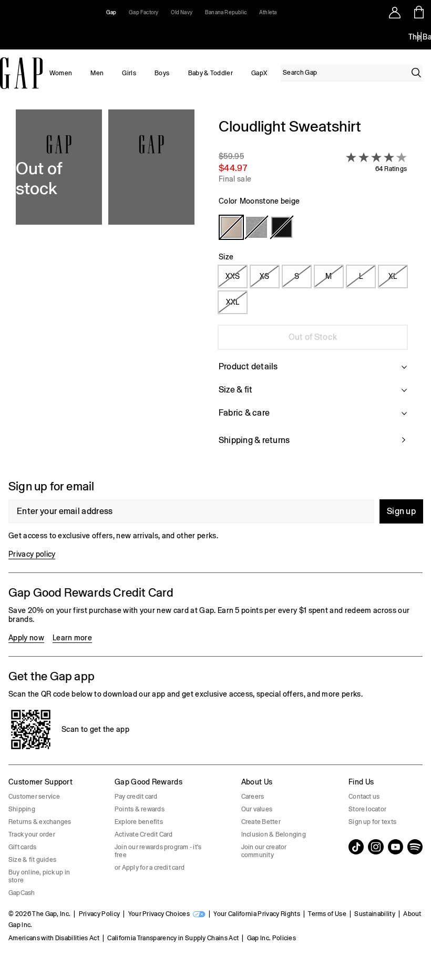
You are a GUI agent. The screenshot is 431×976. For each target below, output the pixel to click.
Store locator (367, 809)
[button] (105, 288)
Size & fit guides (32, 859)
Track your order (31, 834)
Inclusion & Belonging (273, 834)
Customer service (34, 796)
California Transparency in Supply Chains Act (173, 938)
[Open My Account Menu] (395, 12)
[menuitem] (60, 73)
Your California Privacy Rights (256, 914)
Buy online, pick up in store (39, 876)
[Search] (416, 72)
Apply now (26, 637)
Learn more (72, 637)
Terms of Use (327, 914)
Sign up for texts (372, 822)
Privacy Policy (99, 914)
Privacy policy (31, 554)
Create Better (261, 822)
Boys (162, 73)
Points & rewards (140, 809)
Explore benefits (139, 822)
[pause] (419, 36)
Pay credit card (136, 796)
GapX (259, 73)
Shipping (21, 809)
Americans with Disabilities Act (53, 938)
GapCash (21, 893)
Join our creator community (264, 851)
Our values (256, 809)
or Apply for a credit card (149, 867)
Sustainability (374, 914)
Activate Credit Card (144, 834)
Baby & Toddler (210, 73)
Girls (129, 73)
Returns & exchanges (39, 822)
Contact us (363, 796)
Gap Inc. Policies (271, 938)
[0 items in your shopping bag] (419, 12)
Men (97, 73)
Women (61, 73)
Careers (252, 796)
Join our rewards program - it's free (158, 851)
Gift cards (22, 847)
